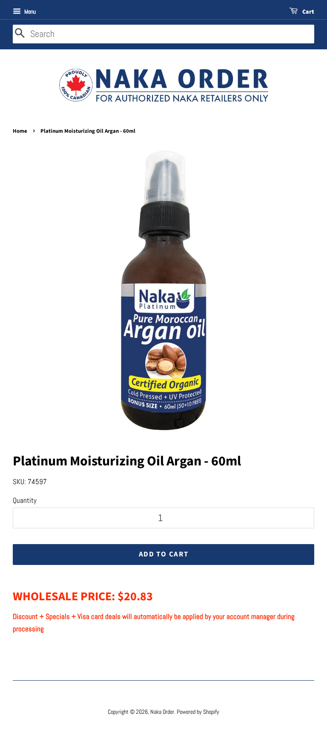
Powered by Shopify (198, 712)
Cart (307, 12)
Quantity (25, 500)
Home (20, 131)
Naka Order (162, 712)
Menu (29, 11)
